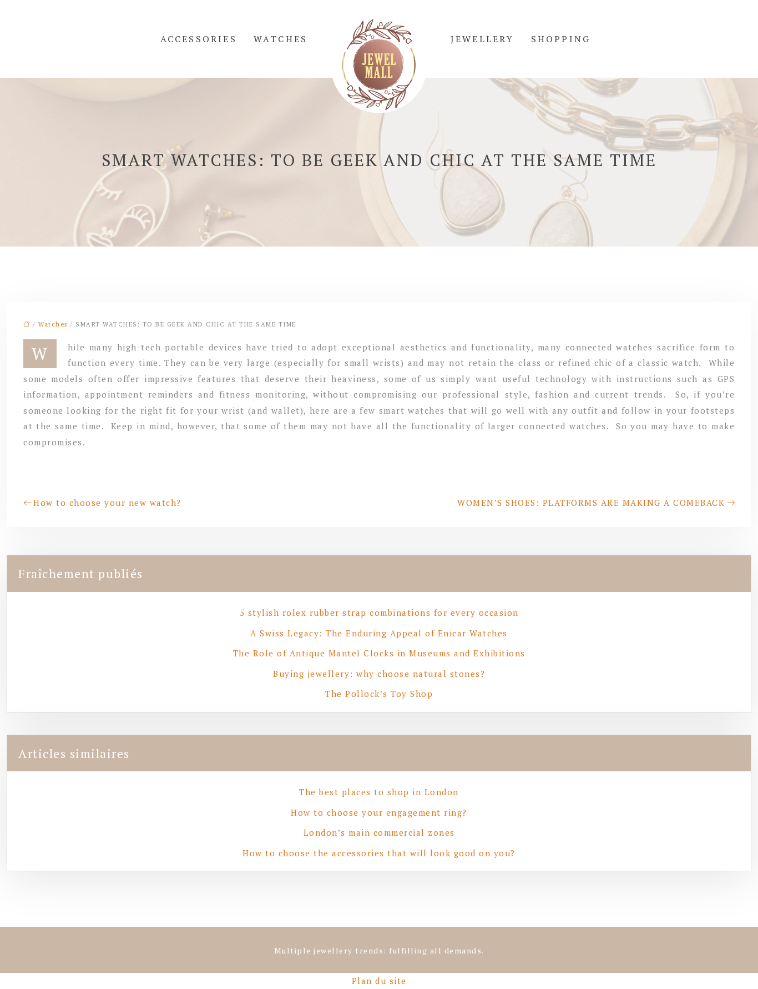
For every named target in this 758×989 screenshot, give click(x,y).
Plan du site (379, 980)
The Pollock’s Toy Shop (379, 693)
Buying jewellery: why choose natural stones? (379, 673)
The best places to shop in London (379, 791)
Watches (280, 39)
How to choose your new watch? (107, 502)
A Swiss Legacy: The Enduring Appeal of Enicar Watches (379, 633)
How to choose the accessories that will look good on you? (379, 853)
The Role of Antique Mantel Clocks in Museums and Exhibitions (379, 653)
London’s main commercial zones (379, 832)
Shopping (561, 39)
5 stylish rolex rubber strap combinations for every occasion (379, 612)
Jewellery (482, 39)
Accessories (198, 39)
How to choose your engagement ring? (379, 812)
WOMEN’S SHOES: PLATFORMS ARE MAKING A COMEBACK (591, 502)
